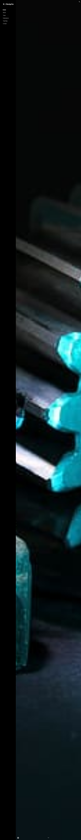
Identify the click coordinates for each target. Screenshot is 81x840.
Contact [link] (5, 23)
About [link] (4, 12)
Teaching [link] (5, 21)
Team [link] (4, 15)
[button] (79, 1)
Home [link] (4, 10)
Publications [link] (6, 18)
